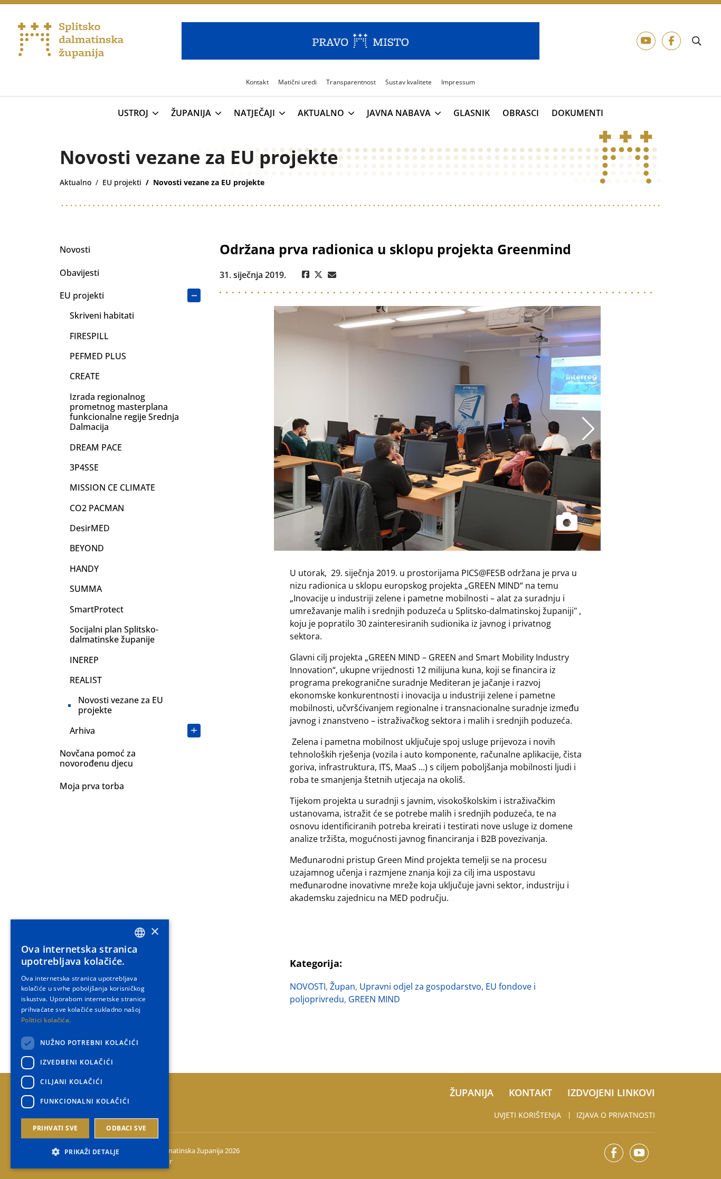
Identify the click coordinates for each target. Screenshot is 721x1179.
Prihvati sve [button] (55, 1128)
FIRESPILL (89, 336)
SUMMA (86, 589)
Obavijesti (79, 273)
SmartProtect (97, 609)
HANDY (84, 568)
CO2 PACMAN (97, 508)
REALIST (86, 680)
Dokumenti (577, 113)
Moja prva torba (92, 786)
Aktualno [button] (321, 113)
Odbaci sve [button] (126, 1128)
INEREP (84, 660)
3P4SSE (84, 467)
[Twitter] (318, 275)
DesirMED (90, 528)
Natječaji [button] (254, 113)
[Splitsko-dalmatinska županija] (71, 41)
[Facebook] (305, 275)
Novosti (75, 249)
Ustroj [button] (133, 113)
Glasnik (471, 113)
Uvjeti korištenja (527, 1115)
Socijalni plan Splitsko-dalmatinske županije (114, 634)
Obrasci (520, 113)
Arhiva (82, 730)
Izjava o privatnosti (615, 1115)
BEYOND (87, 548)
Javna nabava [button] (399, 113)
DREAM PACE (96, 447)
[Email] (332, 275)
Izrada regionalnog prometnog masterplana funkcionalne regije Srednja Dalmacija (124, 412)
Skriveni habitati (102, 315)
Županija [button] (191, 113)
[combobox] (140, 932)
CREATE (85, 376)
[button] (89, 1151)
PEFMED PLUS (98, 356)
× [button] (154, 932)
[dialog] (90, 1043)
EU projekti (82, 295)
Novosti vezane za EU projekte (120, 705)
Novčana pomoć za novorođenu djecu (98, 758)
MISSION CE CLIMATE (112, 487)
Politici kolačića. (46, 1019)
